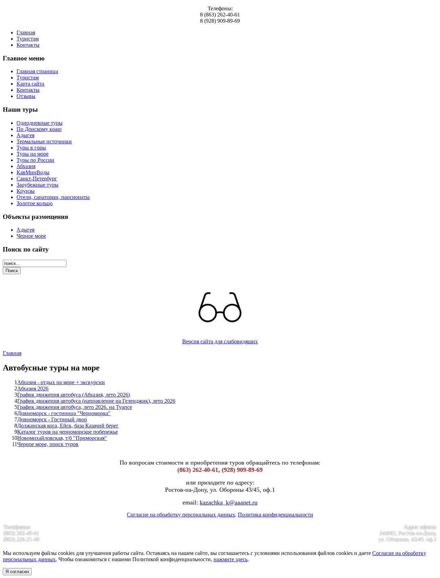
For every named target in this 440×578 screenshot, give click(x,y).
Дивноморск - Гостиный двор (52, 419)
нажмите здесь (230, 559)
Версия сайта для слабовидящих (220, 341)
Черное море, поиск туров (47, 444)
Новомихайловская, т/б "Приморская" (62, 438)
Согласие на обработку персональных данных (181, 515)
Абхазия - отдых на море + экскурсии (61, 382)
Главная (25, 32)
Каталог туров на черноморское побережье (67, 432)
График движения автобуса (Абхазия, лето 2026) (73, 395)
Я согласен (17, 571)
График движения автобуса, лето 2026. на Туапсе (74, 407)
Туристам (27, 39)
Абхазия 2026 (32, 388)
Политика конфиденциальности (275, 515)
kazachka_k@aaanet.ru (228, 502)
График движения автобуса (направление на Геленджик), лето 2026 (96, 401)
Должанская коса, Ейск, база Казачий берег (68, 426)
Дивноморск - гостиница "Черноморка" (64, 413)
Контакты (28, 45)
